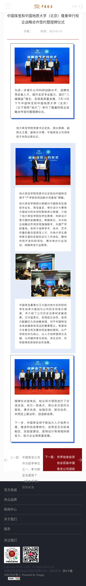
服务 (7, 529)
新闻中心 (10, 509)
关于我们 (10, 519)
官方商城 (10, 490)
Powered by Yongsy (33, 574)
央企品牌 (10, 499)
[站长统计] (14, 578)
